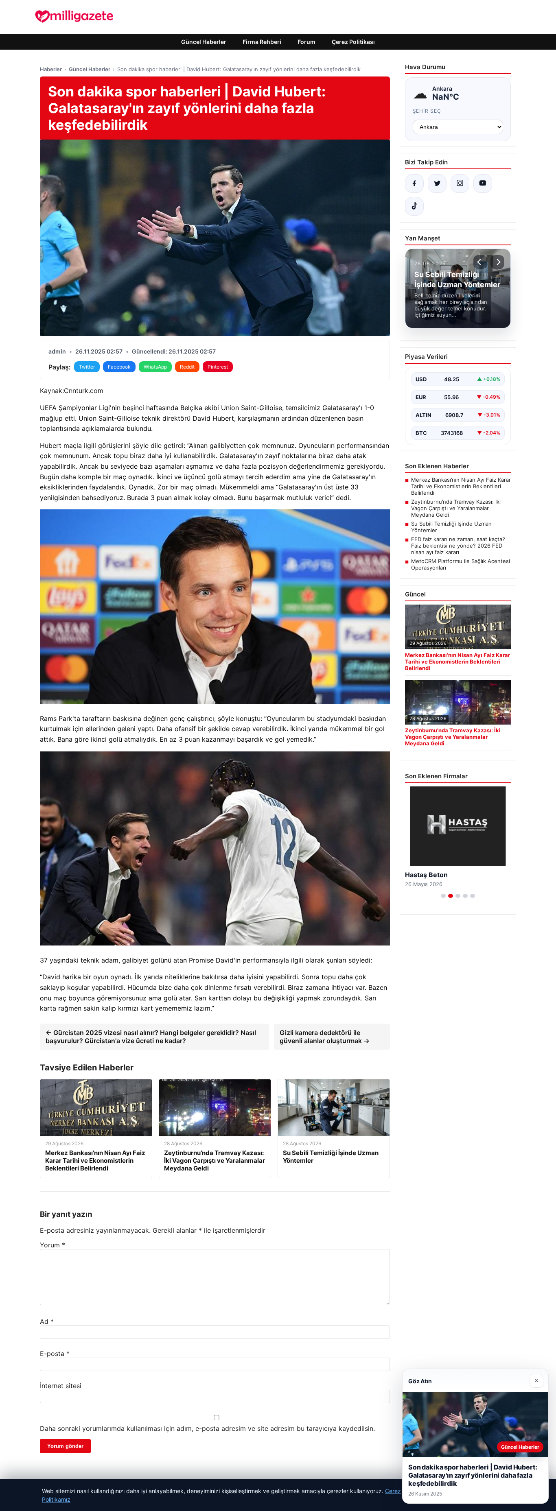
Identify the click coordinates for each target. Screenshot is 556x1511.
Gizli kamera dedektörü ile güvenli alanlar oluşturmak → (325, 1036)
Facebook (119, 367)
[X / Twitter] (437, 183)
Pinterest (218, 367)
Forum (306, 41)
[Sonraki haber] (497, 262)
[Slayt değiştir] (443, 896)
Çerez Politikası (353, 41)
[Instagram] (460, 183)
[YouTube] (482, 183)
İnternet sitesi (60, 1386)
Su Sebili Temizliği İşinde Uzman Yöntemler (451, 526)
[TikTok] (414, 206)
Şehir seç (427, 111)
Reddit (187, 367)
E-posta (55, 1353)
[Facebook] (414, 183)
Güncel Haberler (203, 41)
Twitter (87, 367)
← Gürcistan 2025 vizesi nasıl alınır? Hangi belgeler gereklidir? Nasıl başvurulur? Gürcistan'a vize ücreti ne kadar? (151, 1036)
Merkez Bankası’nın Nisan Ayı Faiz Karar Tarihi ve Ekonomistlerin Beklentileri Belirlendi (461, 486)
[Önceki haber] (480, 262)
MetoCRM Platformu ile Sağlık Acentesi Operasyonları (460, 564)
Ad (47, 1321)
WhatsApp (155, 367)
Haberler (51, 69)
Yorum (52, 1245)
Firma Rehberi (262, 41)
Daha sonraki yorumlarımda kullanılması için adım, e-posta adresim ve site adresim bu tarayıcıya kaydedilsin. (207, 1428)
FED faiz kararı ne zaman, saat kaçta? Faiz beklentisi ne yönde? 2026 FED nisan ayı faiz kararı (458, 545)
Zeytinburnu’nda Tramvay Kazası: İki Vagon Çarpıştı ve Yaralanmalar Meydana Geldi (456, 508)
